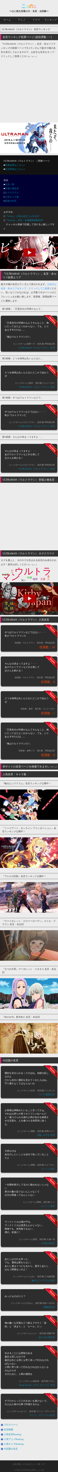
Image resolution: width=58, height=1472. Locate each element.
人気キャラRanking (14, 1443)
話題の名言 (11, 200)
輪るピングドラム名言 (43, 1280)
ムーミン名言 (48, 1168)
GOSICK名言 (48, 1243)
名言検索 (8, 1429)
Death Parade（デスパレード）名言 (37, 1384)
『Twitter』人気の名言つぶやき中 (22, 216)
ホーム (7, 19)
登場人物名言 (12, 188)
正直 (43, 579)
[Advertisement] (29, 89)
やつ (12, 570)
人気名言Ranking (12, 1434)
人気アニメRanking (14, 1439)
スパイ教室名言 (47, 1094)
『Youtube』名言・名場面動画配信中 (24, 220)
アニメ (22, 19)
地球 (35, 579)
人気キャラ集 (12, 196)
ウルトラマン (27, 574)
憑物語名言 (49, 1306)
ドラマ (36, 19)
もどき (5, 574)
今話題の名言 (11, 1448)
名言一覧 (9, 184)
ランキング (50, 19)
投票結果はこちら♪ (15, 164)
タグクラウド (12, 192)
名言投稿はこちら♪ (15, 168)
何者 (29, 577)
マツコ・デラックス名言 (42, 1415)
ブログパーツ (11, 1424)
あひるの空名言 (47, 1337)
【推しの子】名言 (45, 1134)
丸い (23, 580)
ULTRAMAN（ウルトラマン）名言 (37, 347)
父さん (48, 576)
